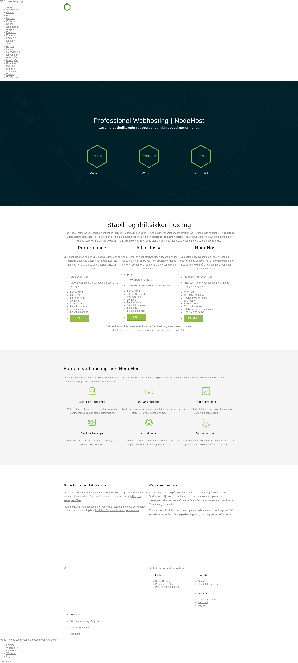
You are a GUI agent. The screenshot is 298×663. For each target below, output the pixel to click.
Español (10, 69)
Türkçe (10, 74)
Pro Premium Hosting (167, 587)
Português (12, 57)
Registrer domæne (208, 599)
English (10, 29)
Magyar (10, 46)
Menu (3, 639)
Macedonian (13, 52)
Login (54, 639)
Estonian (11, 32)
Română (11, 63)
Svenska (11, 71)
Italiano (10, 49)
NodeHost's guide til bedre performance (117, 510)
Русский (11, 66)
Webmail (212, 6)
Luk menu (5, 661)
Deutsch (10, 41)
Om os (201, 581)
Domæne (195, 6)
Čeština (10, 21)
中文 (8, 15)
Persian (10, 35)
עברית (9, 43)
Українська (12, 77)
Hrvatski (10, 18)
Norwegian (12, 55)
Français (11, 38)
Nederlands (12, 27)
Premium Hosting (164, 584)
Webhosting (177, 6)
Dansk (9, 24)
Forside (11, 639)
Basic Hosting (163, 581)
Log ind (227, 6)
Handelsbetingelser (208, 584)
